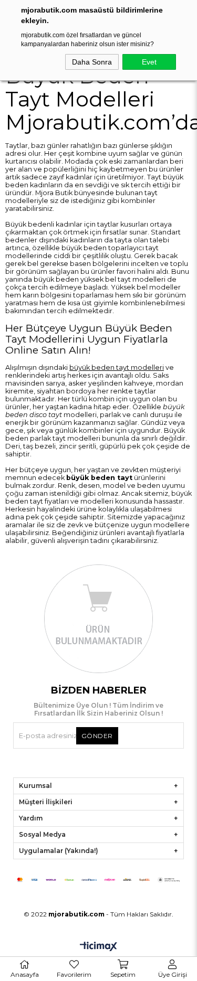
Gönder (97, 736)
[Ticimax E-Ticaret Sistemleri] (98, 947)
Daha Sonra (92, 62)
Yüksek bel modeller (146, 287)
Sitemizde (124, 517)
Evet (149, 62)
